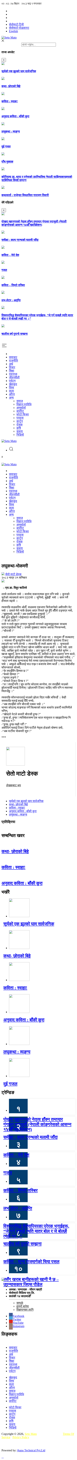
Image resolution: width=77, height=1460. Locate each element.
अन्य (11, 397)
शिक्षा (11, 370)
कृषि (18, 427)
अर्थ (11, 363)
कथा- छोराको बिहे (10, 86)
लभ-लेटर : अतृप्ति (11, 300)
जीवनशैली (14, 377)
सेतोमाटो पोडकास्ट (19, 27)
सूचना (19, 431)
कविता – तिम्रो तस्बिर (13, 285)
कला (11, 390)
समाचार (13, 357)
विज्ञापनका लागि (24, 1309)
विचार (12, 367)
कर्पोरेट (20, 411)
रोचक (19, 424)
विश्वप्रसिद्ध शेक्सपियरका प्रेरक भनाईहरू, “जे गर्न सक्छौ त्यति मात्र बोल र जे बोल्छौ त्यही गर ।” (36, 1231)
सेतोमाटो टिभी (16, 24)
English (13, 31)
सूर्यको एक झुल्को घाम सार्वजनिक (18, 71)
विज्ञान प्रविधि (23, 404)
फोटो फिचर (22, 414)
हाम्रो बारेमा (22, 1306)
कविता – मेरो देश (10, 255)
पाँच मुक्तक (7, 161)
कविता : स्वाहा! (9, 101)
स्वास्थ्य (13, 374)
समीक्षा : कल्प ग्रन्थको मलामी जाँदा (19, 239)
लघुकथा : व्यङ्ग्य (10, 131)
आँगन (12, 394)
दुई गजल (6, 146)
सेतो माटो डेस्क (13, 574)
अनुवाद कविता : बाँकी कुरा (15, 116)
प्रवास (20, 417)
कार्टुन (19, 421)
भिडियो (20, 434)
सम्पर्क (19, 1302)
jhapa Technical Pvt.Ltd (31, 1450)
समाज (19, 401)
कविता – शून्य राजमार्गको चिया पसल (31, 1261)
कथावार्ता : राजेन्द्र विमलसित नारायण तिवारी (25, 195)
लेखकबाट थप (13, 785)
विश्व (11, 387)
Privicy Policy (21, 1437)
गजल (4, 270)
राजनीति (13, 360)
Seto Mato (31, 1433)
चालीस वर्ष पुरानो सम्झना (14, 333)
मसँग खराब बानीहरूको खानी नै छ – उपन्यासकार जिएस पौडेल (31, 1282)
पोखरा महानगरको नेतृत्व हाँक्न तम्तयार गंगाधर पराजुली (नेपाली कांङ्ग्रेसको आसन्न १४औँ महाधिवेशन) (34, 223)
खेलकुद (13, 384)
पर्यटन (12, 380)
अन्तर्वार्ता (21, 407)
